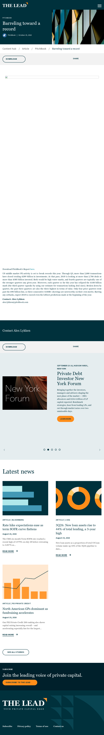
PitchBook (7, 18)
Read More (8, 551)
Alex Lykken (22, 330)
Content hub (9, 49)
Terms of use (42, 726)
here (32, 269)
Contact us (58, 726)
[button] (4, 450)
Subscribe (7, 726)
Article (25, 49)
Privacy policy (24, 726)
